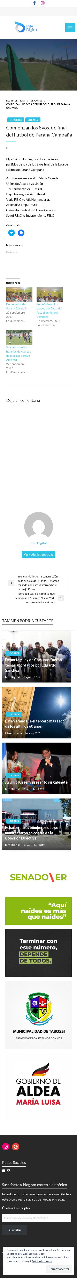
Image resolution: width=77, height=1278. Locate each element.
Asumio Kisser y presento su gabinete (36, 782)
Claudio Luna (13, 733)
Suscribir (14, 1230)
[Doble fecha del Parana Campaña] (19, 294)
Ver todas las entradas (38, 554)
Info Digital (12, 677)
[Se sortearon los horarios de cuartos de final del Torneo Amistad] (19, 337)
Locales (33, 119)
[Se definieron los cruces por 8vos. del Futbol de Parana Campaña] (50, 294)
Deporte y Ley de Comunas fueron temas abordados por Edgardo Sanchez (33, 664)
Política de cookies (42, 1261)
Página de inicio (15, 100)
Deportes (36, 100)
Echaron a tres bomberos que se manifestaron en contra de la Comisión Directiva (31, 832)
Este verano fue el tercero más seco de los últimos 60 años (35, 723)
